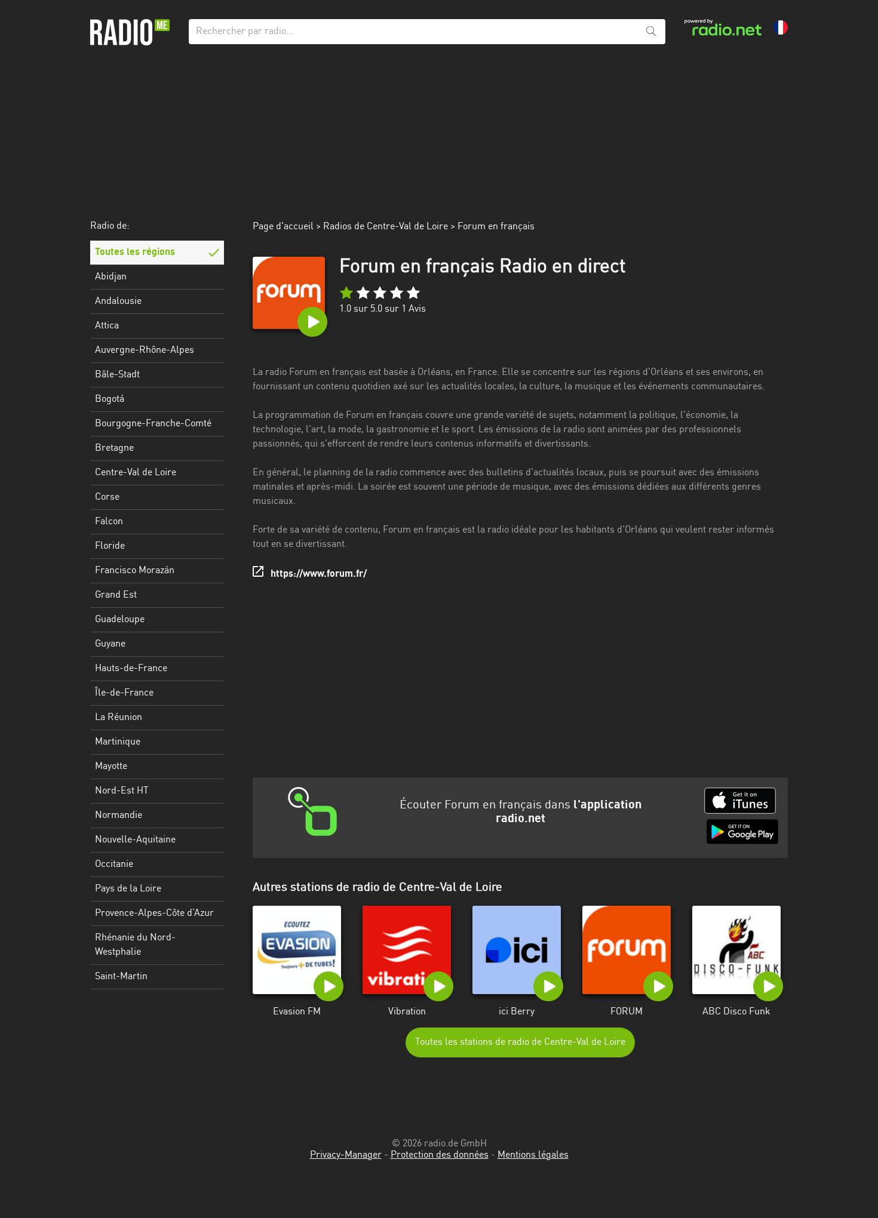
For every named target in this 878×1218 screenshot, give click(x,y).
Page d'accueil (283, 227)
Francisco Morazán (134, 571)
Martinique (117, 742)
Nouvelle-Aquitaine (135, 840)
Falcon (109, 522)
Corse (107, 497)
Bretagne (114, 448)
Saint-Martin (121, 977)
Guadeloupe (120, 620)
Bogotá (109, 399)
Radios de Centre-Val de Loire (385, 227)
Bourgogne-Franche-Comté (153, 424)
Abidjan (111, 277)
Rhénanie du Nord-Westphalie (135, 945)
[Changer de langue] (780, 27)
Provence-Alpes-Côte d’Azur (154, 913)
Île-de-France (124, 693)
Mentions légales (533, 1155)
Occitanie (114, 864)
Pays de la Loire (128, 889)
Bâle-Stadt (117, 375)
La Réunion (118, 717)
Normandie (118, 815)
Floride (110, 546)
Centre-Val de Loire (135, 473)
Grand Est (116, 595)
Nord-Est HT (122, 791)
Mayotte (111, 766)
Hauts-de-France (131, 668)
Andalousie (118, 301)
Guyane (110, 644)
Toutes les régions (135, 252)
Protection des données (440, 1155)
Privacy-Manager (346, 1155)
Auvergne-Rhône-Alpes (144, 350)
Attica (107, 326)
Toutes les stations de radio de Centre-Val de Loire (520, 1042)
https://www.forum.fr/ (319, 574)
